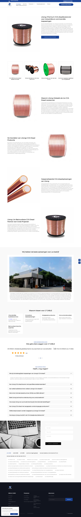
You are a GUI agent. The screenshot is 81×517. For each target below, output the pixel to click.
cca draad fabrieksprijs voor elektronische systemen (19, 468)
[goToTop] (79, 263)
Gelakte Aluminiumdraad (37, 507)
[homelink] (10, 4)
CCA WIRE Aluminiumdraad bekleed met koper (15, 79)
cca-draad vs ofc (11, 459)
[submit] (72, 1)
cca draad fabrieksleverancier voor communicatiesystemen (44, 474)
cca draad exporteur (12, 463)
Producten (10, 499)
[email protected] (14, 0)
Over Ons (10, 497)
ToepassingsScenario (12, 501)
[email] (79, 260)
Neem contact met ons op (21, 5)
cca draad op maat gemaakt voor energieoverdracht (19, 470)
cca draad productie (48, 463)
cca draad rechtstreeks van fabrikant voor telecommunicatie (59, 465)
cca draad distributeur (39, 465)
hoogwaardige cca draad (24, 463)
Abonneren (69, 499)
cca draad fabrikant (42, 461)
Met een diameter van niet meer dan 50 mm (32, 79)
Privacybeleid (30, 513)
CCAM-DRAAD (26, 497)
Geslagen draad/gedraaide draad (36, 496)
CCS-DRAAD (26, 499)
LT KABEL (10, 319)
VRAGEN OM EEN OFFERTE (66, 4)
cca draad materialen (59, 470)
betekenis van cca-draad (32, 459)
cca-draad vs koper (21, 459)
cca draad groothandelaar (36, 463)
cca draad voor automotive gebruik (28, 461)
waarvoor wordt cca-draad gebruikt (59, 459)
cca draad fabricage (49, 476)
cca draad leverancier (52, 461)
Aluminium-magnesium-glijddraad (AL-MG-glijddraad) (65, 79)
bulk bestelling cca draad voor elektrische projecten (19, 474)
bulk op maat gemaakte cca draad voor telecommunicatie (20, 465)
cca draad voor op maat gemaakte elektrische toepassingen (20, 476)
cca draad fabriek (62, 461)
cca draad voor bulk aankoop (65, 474)
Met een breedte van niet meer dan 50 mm (48, 79)
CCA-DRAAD (26, 495)
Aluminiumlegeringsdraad (28, 501)
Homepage (10, 495)
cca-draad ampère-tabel (45, 459)
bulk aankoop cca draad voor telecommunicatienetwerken (44, 468)
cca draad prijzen (39, 476)
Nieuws (9, 503)
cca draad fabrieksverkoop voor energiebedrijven (42, 470)
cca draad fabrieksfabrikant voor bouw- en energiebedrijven (43, 472)
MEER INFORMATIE (15, 69)
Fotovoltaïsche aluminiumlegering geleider (37, 500)
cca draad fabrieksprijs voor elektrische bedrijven (18, 472)
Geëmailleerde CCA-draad (37, 504)
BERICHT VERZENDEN (53, 443)
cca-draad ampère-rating (13, 461)
